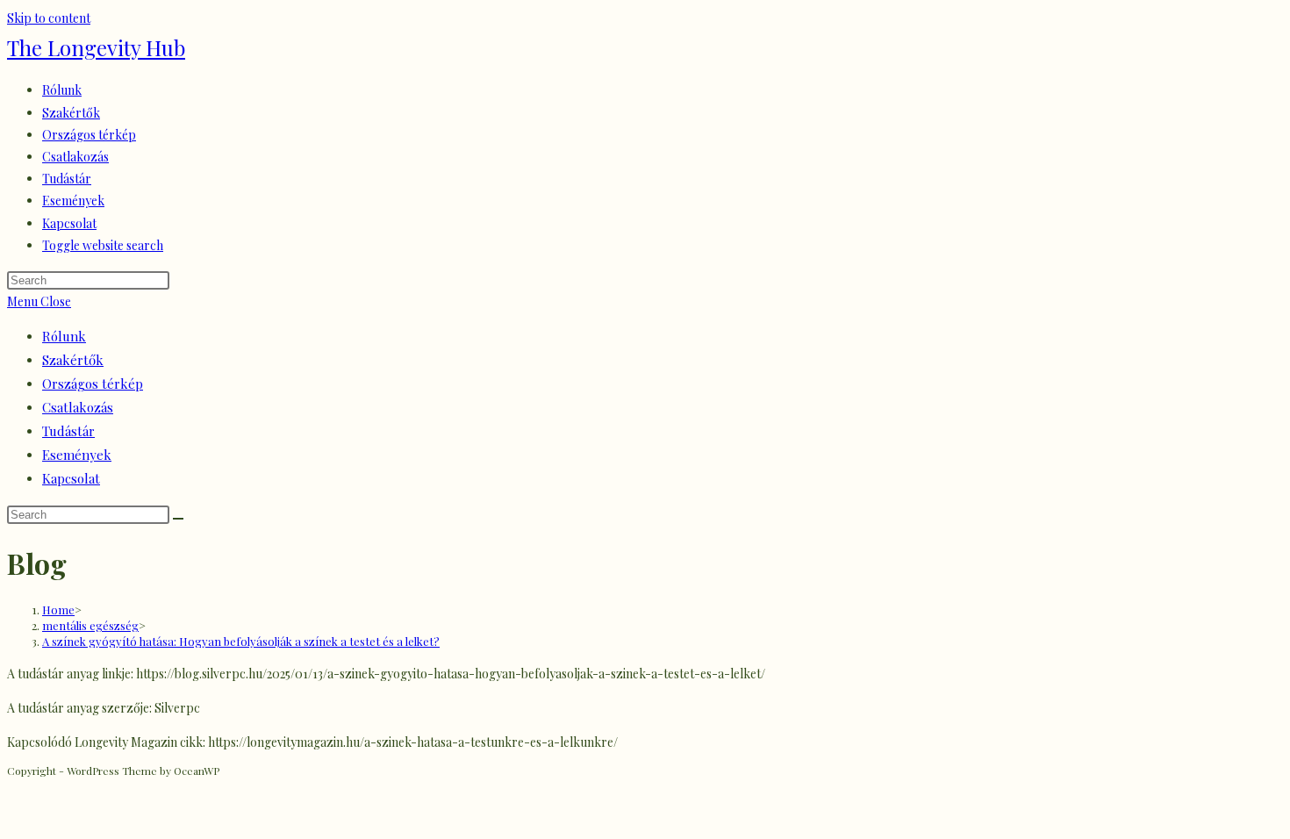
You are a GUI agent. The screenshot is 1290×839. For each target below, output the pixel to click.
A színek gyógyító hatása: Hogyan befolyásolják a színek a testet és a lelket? (241, 641)
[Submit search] (178, 518)
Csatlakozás (77, 407)
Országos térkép (92, 383)
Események (76, 454)
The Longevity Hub (96, 47)
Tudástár (68, 431)
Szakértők (73, 360)
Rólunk (64, 336)
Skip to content (48, 18)
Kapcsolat (71, 478)
